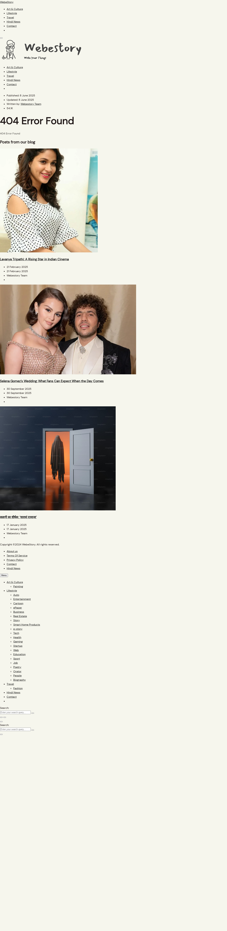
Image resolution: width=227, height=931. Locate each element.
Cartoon (18, 603)
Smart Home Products (26, 624)
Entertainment (22, 599)
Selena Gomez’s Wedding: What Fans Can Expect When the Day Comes (52, 381)
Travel (10, 17)
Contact (12, 26)
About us (12, 551)
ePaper (17, 607)
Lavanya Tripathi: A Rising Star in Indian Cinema (34, 259)
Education (19, 654)
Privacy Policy (15, 560)
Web (16, 650)
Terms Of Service (17, 555)
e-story (17, 629)
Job (15, 663)
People (17, 675)
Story (16, 620)
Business (18, 612)
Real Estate (20, 616)
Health (17, 637)
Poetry (17, 667)
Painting (18, 586)
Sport (16, 658)
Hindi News (13, 21)
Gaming (18, 641)
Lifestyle (12, 13)
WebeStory (6, 2)
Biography (19, 680)
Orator (17, 671)
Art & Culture (15, 9)
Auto (16, 595)
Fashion (18, 688)
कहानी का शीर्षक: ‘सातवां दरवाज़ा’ (18, 517)
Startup (17, 646)
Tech (16, 633)
